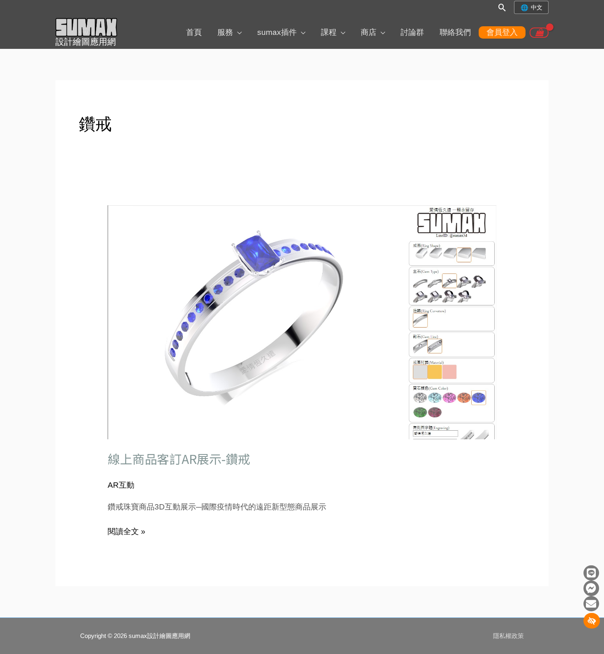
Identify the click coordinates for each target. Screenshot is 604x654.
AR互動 (121, 485)
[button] (502, 7)
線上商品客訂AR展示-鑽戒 (179, 459)
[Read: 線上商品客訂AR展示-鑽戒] (302, 321)
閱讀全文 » (126, 530)
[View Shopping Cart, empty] (539, 33)
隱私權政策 (508, 635)
